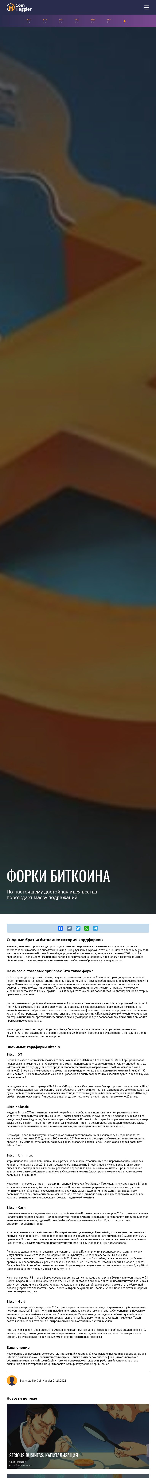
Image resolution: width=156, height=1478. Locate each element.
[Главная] (19, 7)
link (78, 1436)
